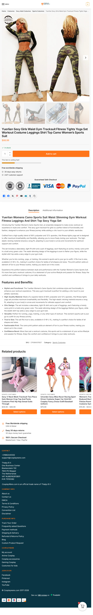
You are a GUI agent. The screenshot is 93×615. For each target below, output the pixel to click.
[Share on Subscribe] (26, 196)
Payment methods (9, 529)
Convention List (8, 510)
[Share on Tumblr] (30, 196)
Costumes (11, 11)
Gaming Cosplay (9, 562)
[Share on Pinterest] (17, 196)
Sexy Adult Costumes (23, 11)
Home (4, 11)
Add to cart (51, 154)
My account (7, 552)
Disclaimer (6, 513)
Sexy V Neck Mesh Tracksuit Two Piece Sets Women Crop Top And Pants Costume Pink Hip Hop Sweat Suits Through (19, 400)
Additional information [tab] (53, 210)
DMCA (4, 500)
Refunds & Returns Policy (13, 536)
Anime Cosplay (8, 555)
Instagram (6, 582)
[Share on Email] (21, 196)
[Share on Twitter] (13, 196)
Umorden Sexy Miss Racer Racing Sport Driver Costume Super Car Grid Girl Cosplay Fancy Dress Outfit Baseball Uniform (58, 400)
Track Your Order (9, 523)
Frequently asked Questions (14, 526)
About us (5, 493)
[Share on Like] (4, 196)
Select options (19, 412)
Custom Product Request (12, 543)
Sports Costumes (38, 11)
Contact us (6, 497)
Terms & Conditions (10, 503)
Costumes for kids (10, 565)
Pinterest (6, 578)
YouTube (5, 585)
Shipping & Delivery (10, 533)
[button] (10, 152)
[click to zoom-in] (45, 57)
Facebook (6, 575)
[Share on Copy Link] (34, 196)
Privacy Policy (8, 507)
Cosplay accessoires (11, 559)
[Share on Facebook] (8, 196)
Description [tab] (33, 210)
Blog (4, 539)
